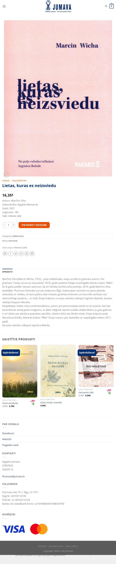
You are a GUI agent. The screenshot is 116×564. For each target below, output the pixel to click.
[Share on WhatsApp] (5, 253)
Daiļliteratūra (19, 180)
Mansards (13, 240)
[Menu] (4, 6)
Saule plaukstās (10, 403)
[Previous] (2, 381)
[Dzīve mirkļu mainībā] (58, 371)
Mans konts (71, 546)
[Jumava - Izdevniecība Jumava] (58, 6)
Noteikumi (8, 433)
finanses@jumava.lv (13, 476)
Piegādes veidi (10, 445)
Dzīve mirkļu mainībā (51, 402)
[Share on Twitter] (15, 253)
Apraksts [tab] (7, 271)
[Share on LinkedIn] (32, 253)
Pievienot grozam (34, 225)
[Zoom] (6, 175)
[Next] (113, 381)
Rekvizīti (6, 439)
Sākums (6, 180)
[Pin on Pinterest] (26, 253)
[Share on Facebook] (10, 253)
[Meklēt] (106, 6)
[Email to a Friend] (21, 253)
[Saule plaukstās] (19, 371)
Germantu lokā (86, 392)
